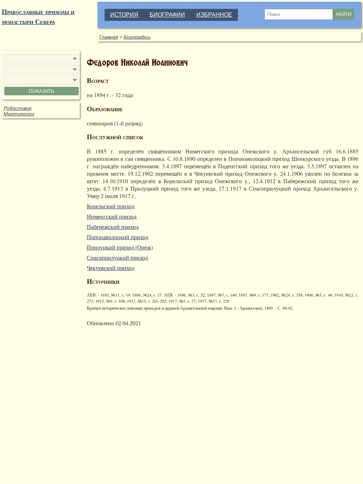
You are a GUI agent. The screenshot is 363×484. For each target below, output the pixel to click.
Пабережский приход (113, 226)
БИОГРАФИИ (167, 15)
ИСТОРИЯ (124, 15)
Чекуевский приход (110, 267)
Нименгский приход (111, 216)
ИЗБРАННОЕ (214, 15)
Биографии (137, 37)
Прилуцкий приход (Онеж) (120, 247)
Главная (108, 37)
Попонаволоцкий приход (117, 237)
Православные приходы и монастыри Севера (38, 17)
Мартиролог (19, 114)
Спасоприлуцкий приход (117, 257)
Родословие (18, 108)
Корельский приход (110, 206)
